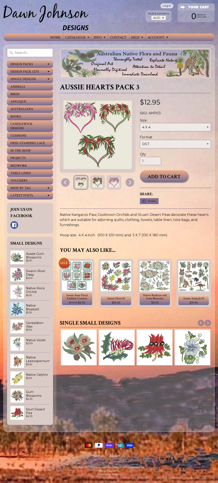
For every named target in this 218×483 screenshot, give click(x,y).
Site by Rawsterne (109, 470)
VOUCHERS (18, 180)
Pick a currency (158, 13)
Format (146, 137)
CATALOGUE (75, 37)
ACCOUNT (156, 37)
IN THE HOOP (20, 150)
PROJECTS (18, 158)
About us (117, 456)
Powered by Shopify (109, 474)
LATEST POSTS (21, 195)
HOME (55, 37)
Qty (143, 154)
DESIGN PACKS (21, 64)
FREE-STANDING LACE (27, 143)
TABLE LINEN (20, 173)
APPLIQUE (18, 101)
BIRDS (15, 94)
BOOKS (15, 116)
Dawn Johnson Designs (107, 467)
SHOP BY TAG (20, 188)
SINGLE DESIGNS (23, 79)
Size (143, 120)
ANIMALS (17, 87)
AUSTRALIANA (21, 109)
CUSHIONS (18, 135)
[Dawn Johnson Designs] (46, 16)
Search (99, 456)
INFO (98, 37)
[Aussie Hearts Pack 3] (81, 182)
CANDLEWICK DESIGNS (21, 126)
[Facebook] (14, 225)
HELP (135, 37)
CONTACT (118, 37)
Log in (167, 5)
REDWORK (18, 165)
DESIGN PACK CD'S (24, 71)
